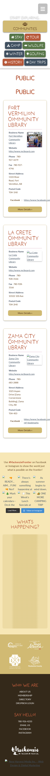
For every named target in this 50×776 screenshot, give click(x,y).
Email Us (25, 725)
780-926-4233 (25, 721)
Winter (16, 53)
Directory (25, 699)
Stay (18, 37)
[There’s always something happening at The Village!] (25, 483)
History (15, 62)
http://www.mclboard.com (22, 151)
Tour (34, 37)
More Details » (25, 209)
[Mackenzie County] (35, 666)
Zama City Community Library (23, 341)
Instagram (25, 732)
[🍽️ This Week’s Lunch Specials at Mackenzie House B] (25, 498)
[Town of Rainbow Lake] (15, 647)
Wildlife (35, 45)
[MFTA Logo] (17, 11)
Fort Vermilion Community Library (23, 116)
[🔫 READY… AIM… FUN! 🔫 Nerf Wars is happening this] (9, 483)
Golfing (36, 53)
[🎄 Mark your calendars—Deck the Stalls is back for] (9, 498)
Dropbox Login (25, 703)
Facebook (25, 728)
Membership (25, 695)
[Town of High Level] (15, 668)
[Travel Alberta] (35, 648)
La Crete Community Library (23, 238)
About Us (25, 691)
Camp (15, 45)
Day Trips (37, 62)
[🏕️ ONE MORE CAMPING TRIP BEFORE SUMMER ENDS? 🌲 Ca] (40, 498)
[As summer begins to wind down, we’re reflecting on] (40, 483)
